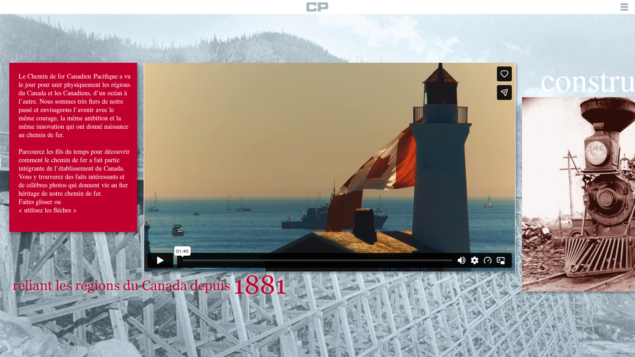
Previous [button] (4, 177)
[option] (73, 177)
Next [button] (630, 177)
